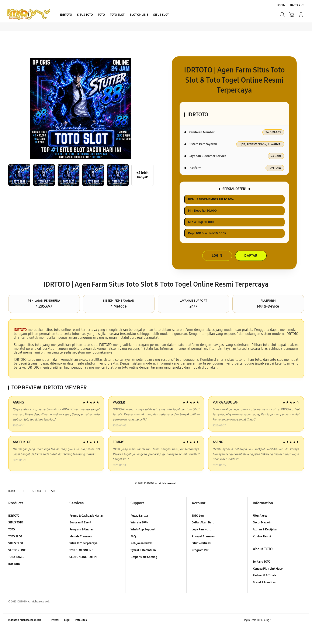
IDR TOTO (14, 564)
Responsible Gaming (144, 557)
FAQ (133, 536)
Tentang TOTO (261, 561)
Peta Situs (81, 620)
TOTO (11, 529)
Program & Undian (81, 529)
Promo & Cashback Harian (86, 515)
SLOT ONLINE (17, 550)
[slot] (29, 14)
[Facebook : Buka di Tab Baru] (276, 620)
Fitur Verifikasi (201, 543)
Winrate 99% (139, 522)
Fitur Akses (260, 515)
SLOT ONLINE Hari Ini (83, 557)
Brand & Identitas (264, 582)
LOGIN (217, 256)
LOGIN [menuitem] (281, 5)
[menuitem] (66, 15)
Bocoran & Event (80, 522)
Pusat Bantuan (140, 515)
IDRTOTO (14, 515)
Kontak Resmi (262, 536)
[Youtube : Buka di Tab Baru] (301, 620)
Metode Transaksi (81, 536)
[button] (291, 14)
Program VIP (200, 550)
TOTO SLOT (15, 536)
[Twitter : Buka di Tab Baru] (284, 620)
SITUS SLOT (15, 543)
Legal (67, 620)
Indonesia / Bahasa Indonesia (24, 620)
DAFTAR (250, 256)
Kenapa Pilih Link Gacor (268, 568)
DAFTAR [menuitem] (295, 5)
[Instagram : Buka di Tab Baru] (292, 620)
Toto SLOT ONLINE (81, 550)
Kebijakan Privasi (142, 543)
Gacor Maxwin (262, 522)
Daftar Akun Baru (203, 522)
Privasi (55, 620)
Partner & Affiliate (264, 575)
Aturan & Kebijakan (265, 529)
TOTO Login (199, 515)
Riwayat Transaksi (203, 536)
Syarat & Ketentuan (143, 550)
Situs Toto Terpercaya (83, 543)
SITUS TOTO (15, 522)
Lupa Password (201, 529)
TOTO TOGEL (16, 557)
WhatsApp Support (143, 529)
